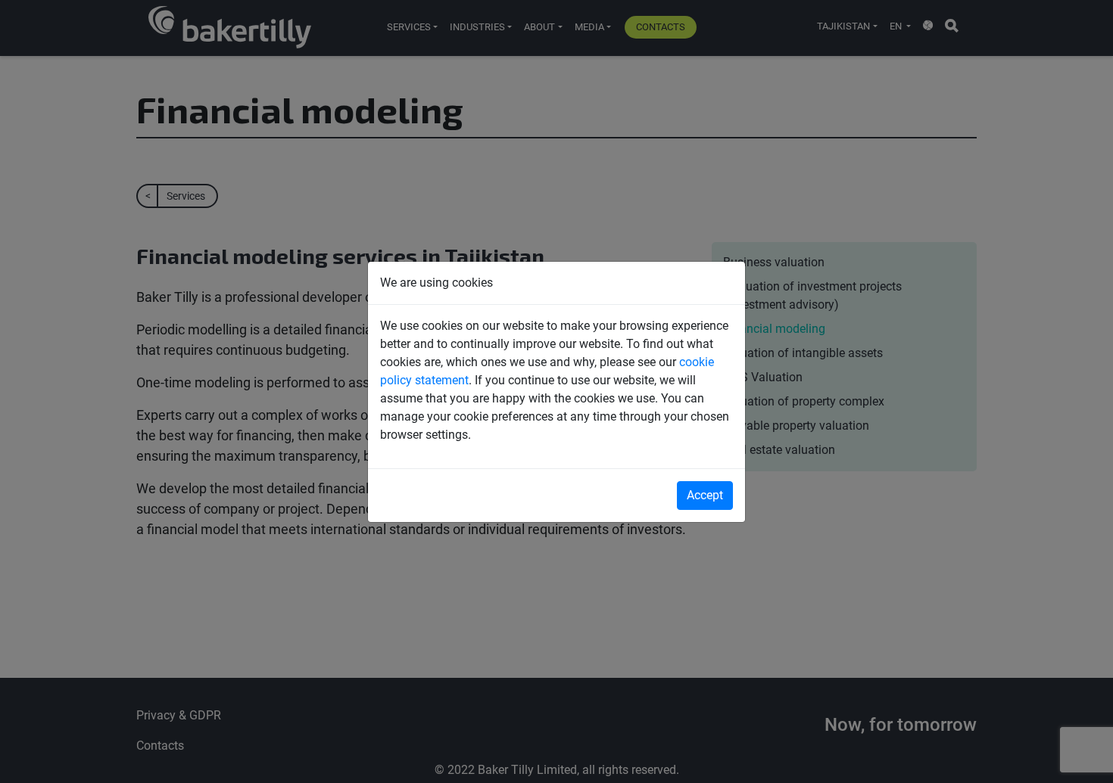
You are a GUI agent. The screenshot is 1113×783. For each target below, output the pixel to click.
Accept (705, 495)
